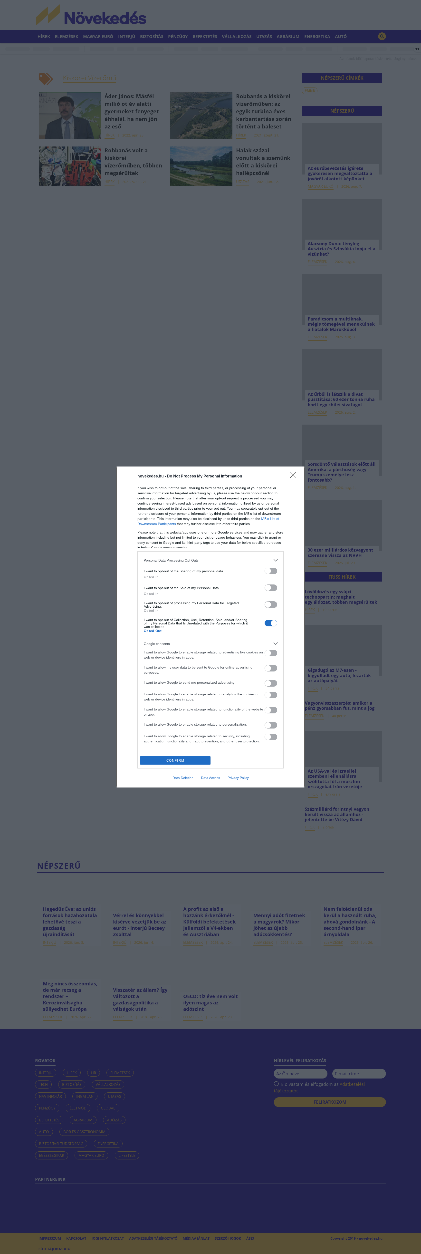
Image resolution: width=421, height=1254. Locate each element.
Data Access (210, 778)
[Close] (294, 476)
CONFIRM (175, 760)
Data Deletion (182, 778)
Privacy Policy (238, 778)
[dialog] (210, 627)
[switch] (271, 571)
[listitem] (210, 560)
